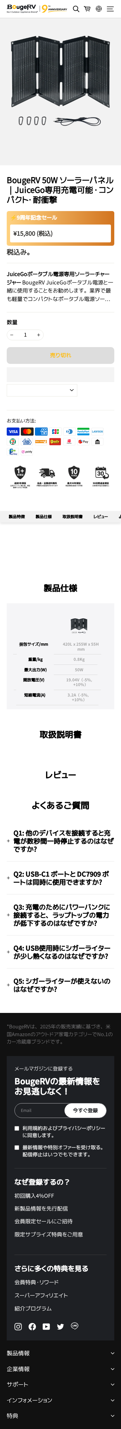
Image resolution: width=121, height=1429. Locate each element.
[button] (60, 374)
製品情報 (18, 1353)
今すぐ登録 (85, 1110)
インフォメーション (29, 1400)
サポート (18, 1385)
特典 (12, 1416)
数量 (12, 322)
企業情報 (18, 1369)
